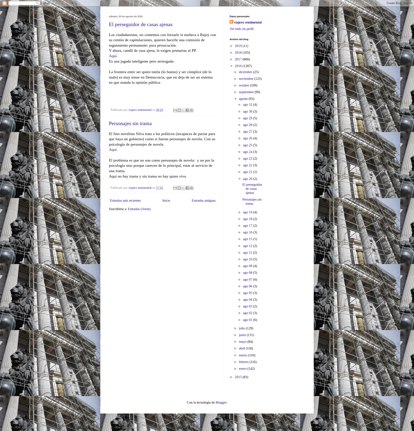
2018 (239, 52)
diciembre (246, 72)
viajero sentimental (248, 22)
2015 (239, 377)
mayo (243, 341)
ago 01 (248, 320)
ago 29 (248, 118)
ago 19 (248, 212)
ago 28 (248, 125)
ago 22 (248, 165)
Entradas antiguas (204, 200)
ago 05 (248, 293)
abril (242, 348)
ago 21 (248, 172)
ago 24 (248, 152)
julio (242, 328)
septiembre (246, 92)
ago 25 (248, 145)
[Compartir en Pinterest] (191, 110)
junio (243, 335)
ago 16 (248, 232)
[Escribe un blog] (179, 110)
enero (243, 368)
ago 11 (248, 252)
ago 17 (248, 225)
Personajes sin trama (130, 123)
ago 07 (248, 279)
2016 (239, 66)
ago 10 (248, 259)
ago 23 (248, 158)
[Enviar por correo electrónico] (175, 110)
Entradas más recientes (125, 200)
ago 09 (248, 266)
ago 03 (248, 306)
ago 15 (248, 239)
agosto (244, 99)
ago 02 (248, 313)
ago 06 (248, 286)
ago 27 (248, 131)
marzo (243, 355)
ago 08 (248, 272)
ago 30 (248, 111)
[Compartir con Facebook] (187, 110)
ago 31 (248, 104)
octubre (244, 85)
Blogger (221, 402)
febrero (244, 362)
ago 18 (248, 219)
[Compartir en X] (183, 110)
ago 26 (248, 138)
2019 (239, 46)
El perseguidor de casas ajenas (140, 24)
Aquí (113, 56)
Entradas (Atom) (139, 209)
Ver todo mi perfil (242, 29)
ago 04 (248, 299)
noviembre (246, 78)
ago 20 (248, 179)
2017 (239, 59)
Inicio (166, 200)
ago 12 (248, 246)
